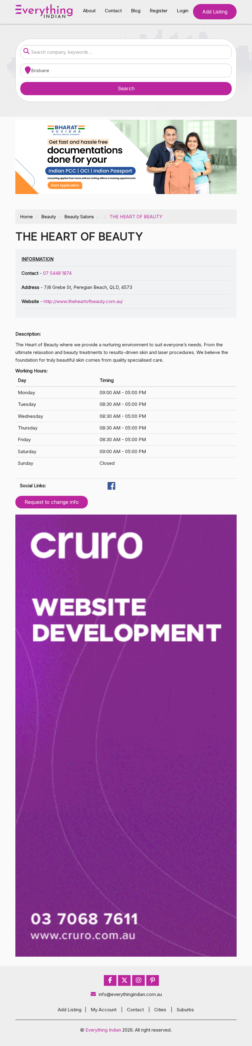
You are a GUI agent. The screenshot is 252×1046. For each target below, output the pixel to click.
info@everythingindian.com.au (130, 994)
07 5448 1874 (57, 273)
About (89, 11)
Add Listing (214, 12)
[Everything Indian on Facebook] (110, 980)
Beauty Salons (79, 217)
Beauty (48, 217)
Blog (135, 11)
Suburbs (185, 1010)
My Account (103, 1010)
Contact (113, 11)
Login (182, 11)
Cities (160, 1010)
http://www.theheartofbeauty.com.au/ (83, 301)
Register (158, 11)
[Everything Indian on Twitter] (124, 980)
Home (26, 217)
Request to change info (52, 502)
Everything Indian (103, 1030)
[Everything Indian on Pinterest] (152, 980)
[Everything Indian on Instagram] (138, 980)
